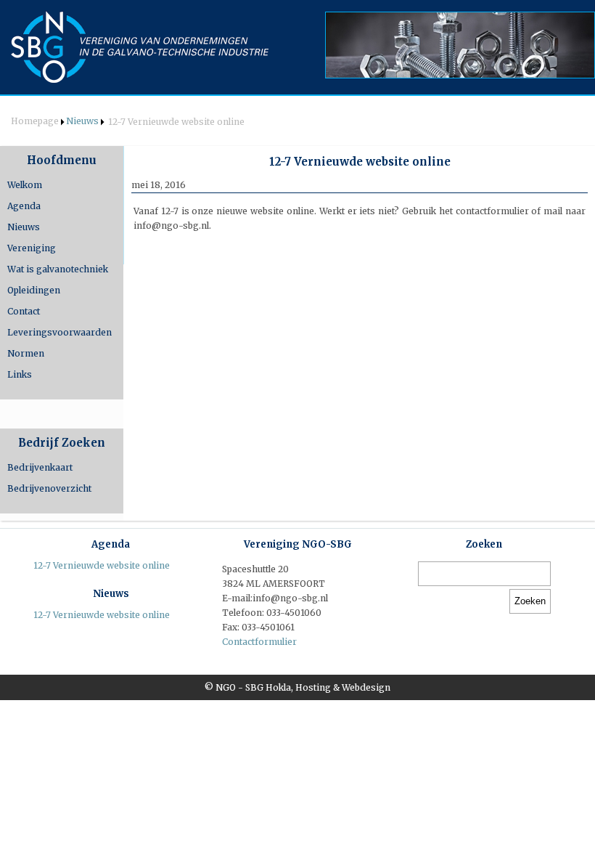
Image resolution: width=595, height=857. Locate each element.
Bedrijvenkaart (40, 467)
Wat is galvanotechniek (57, 269)
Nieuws (82, 120)
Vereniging (31, 248)
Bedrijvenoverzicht (49, 488)
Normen (25, 353)
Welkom (24, 184)
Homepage (35, 120)
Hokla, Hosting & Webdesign (328, 687)
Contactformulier (259, 641)
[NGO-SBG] (141, 47)
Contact (23, 311)
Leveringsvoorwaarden (59, 332)
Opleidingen (33, 290)
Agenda (24, 205)
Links (19, 374)
